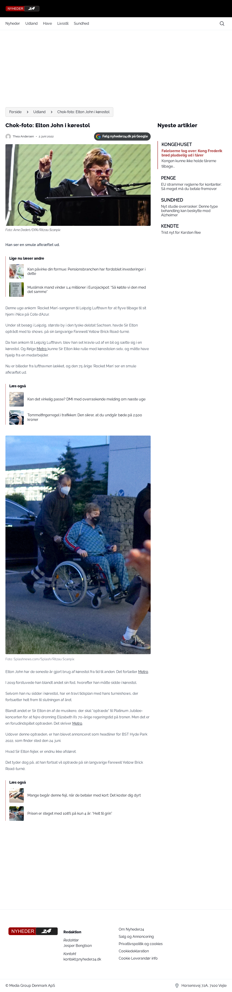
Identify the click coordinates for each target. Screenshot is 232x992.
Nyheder (12, 23)
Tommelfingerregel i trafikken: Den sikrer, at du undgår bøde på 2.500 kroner (84, 417)
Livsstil (62, 23)
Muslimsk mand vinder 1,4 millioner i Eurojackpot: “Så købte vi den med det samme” (86, 289)
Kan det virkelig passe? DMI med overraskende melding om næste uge (86, 399)
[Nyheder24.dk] (116, 9)
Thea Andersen (23, 136)
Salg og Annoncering (136, 936)
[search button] (222, 23)
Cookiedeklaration (134, 951)
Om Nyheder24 (131, 929)
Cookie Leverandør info (138, 958)
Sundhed (81, 23)
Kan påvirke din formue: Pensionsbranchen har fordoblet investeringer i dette (86, 271)
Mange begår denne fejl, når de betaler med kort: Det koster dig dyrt (84, 795)
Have (47, 23)
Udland (31, 23)
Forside (15, 112)
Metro (42, 349)
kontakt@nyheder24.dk (82, 959)
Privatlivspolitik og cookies (141, 944)
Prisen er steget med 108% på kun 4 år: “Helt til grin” (69, 813)
